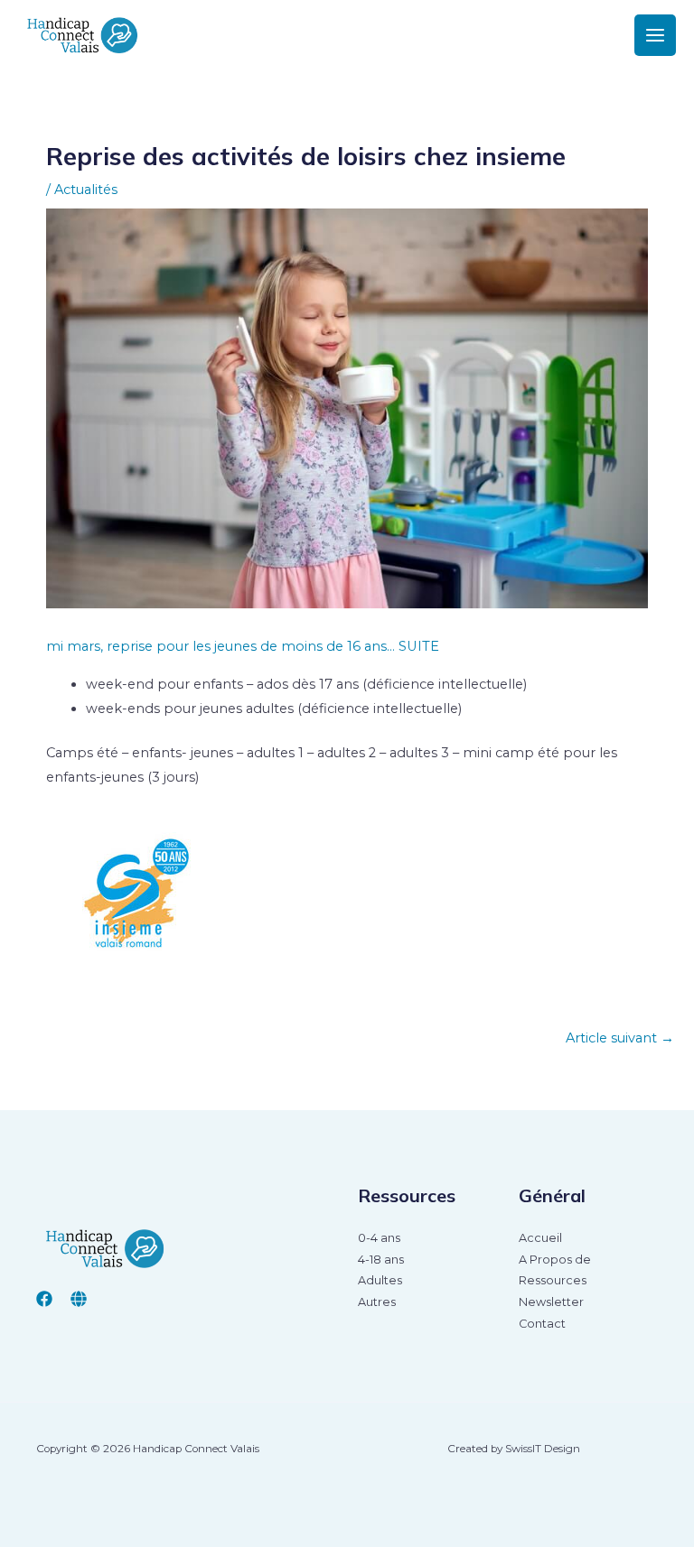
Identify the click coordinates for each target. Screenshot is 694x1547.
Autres (377, 1302)
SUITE (419, 646)
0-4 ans (379, 1238)
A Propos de (555, 1259)
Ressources (552, 1280)
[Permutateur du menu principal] (655, 35)
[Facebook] (44, 1299)
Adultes (380, 1280)
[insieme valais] (78, 1299)
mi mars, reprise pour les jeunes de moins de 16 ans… (220, 646)
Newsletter (551, 1302)
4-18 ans (381, 1259)
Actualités (85, 189)
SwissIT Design (542, 1448)
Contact (542, 1323)
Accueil (540, 1238)
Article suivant (620, 1038)
